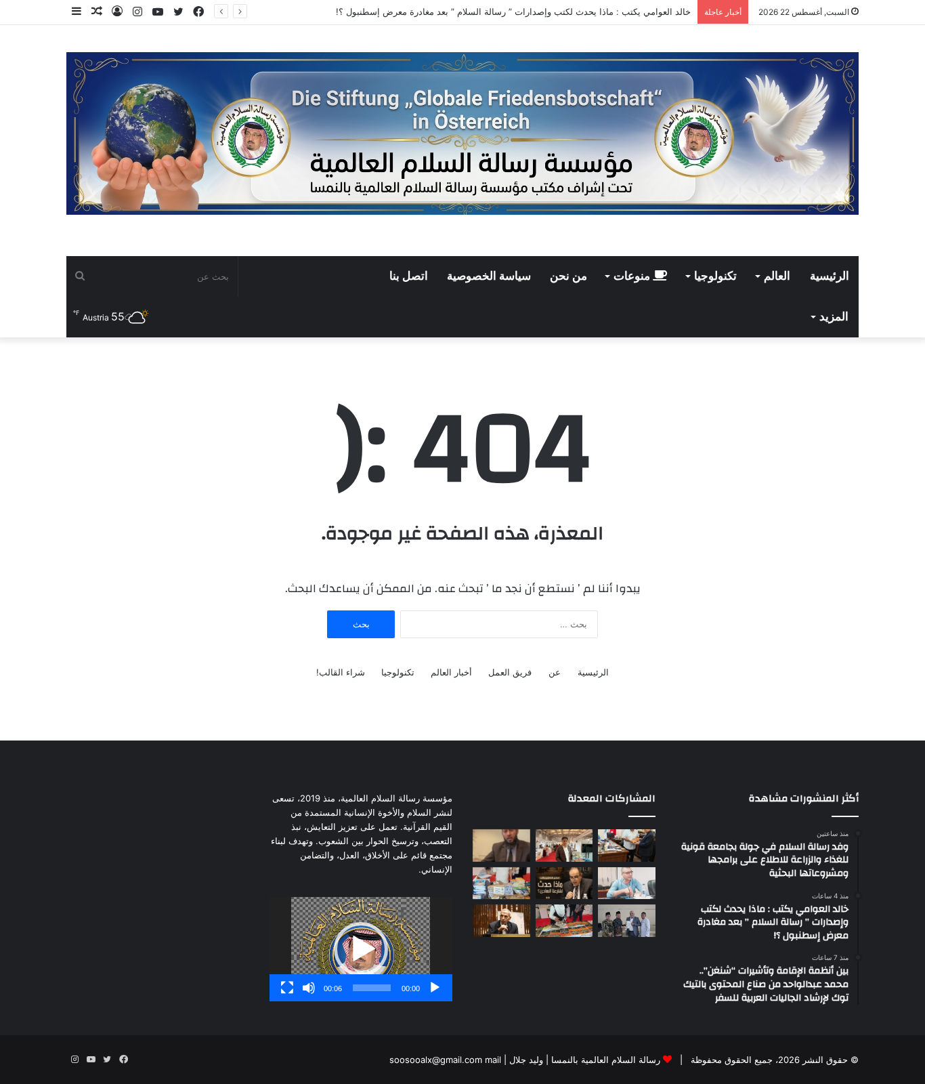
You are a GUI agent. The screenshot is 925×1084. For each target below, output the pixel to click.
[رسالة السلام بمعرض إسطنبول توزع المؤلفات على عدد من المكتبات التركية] (501, 883)
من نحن (568, 276)
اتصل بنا (408, 276)
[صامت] (309, 988)
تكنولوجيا (715, 276)
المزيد (833, 317)
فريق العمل (510, 672)
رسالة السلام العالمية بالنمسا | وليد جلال (583, 1059)
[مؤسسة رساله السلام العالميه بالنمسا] (462, 133)
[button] (361, 949)
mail (493, 1059)
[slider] (372, 987)
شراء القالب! (340, 672)
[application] (361, 949)
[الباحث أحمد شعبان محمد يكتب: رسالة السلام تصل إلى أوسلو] (501, 920)
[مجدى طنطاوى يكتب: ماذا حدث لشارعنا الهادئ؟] (564, 883)
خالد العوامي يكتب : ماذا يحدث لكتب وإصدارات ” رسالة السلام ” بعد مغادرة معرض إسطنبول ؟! (513, 11)
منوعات (633, 276)
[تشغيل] (435, 988)
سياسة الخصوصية (489, 276)
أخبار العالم (451, 672)
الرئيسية (829, 276)
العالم (777, 276)
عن (554, 672)
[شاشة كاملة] (287, 988)
